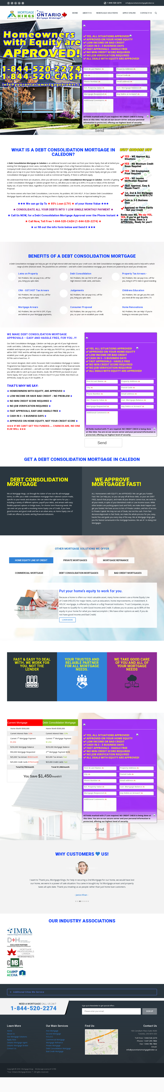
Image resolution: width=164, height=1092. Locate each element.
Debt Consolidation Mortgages (78, 573)
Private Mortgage (53, 1045)
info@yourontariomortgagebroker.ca (140, 3)
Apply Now (11, 1039)
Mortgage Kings (27, 1069)
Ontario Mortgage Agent (17, 1042)
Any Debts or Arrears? (128, 94)
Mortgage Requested (95, 94)
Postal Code (123, 75)
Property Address (126, 69)
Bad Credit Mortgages (128, 573)
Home (75, 13)
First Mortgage (52, 1030)
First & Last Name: (94, 69)
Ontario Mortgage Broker (17, 1045)
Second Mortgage (53, 1033)
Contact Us (11, 1048)
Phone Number (92, 82)
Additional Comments (95, 100)
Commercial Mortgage (29, 573)
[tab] (75, 563)
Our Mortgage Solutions (17, 1036)
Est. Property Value (94, 88)
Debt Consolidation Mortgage (58, 1048)
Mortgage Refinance (116, 560)
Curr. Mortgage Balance (129, 88)
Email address (124, 82)
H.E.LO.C (49, 1036)
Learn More (67, 620)
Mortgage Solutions (107, 13)
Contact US (146, 13)
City (87, 75)
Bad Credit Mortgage (54, 1051)
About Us (87, 13)
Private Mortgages (75, 560)
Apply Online (129, 13)
